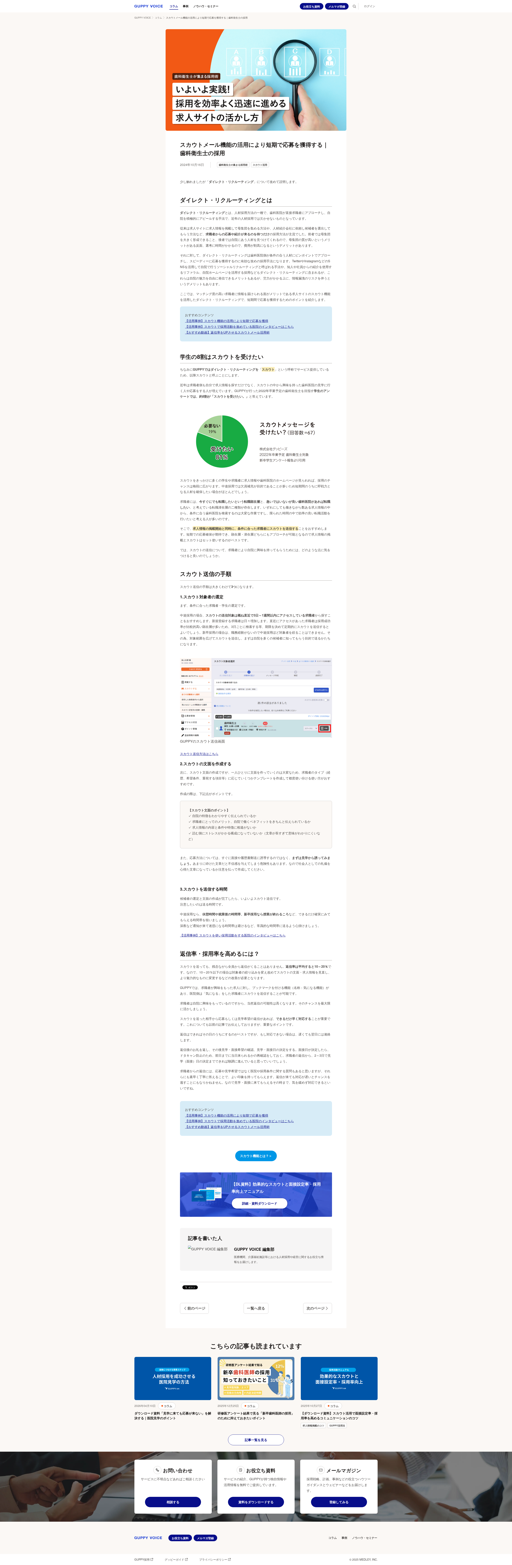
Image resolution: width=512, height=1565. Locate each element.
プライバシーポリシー (213, 1559)
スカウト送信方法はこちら (199, 753)
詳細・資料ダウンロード (259, 1203)
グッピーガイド (174, 1559)
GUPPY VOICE (142, 17)
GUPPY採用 (142, 1559)
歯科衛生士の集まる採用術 (233, 165)
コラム (174, 6)
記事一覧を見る (256, 1439)
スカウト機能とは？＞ (256, 1155)
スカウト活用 (260, 165)
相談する (173, 1502)
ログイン (369, 6)
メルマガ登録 (336, 6)
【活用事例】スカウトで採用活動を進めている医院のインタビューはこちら (239, 326)
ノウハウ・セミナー (205, 6)
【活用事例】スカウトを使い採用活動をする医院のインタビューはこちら (233, 935)
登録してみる (339, 1502)
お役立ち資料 (311, 6)
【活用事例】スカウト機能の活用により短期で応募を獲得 (226, 320)
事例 (185, 6)
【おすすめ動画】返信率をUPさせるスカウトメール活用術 (227, 332)
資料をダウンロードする (256, 1502)
